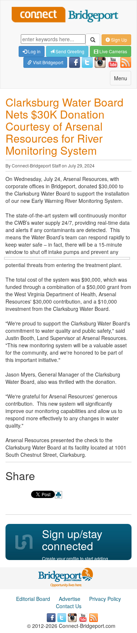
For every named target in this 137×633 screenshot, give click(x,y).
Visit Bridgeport (47, 62)
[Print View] (58, 494)
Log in (34, 51)
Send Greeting (69, 51)
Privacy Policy (105, 598)
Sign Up (118, 39)
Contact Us (68, 606)
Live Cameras (112, 51)
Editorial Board (33, 598)
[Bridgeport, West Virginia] (66, 576)
